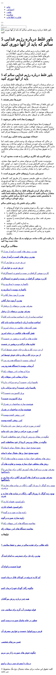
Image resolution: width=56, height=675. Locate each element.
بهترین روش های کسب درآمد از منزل (18, 257)
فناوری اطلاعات (14, 17)
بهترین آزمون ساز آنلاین (11, 300)
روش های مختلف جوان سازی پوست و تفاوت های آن (24, 464)
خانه (8, 7)
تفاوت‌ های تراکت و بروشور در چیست (18, 344)
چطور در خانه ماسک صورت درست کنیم (19, 620)
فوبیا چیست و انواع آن (11, 566)
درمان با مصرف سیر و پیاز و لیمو (16, 663)
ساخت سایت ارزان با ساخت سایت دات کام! (21, 322)
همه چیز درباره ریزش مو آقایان (15, 599)
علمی (9, 12)
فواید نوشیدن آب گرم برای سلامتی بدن (18, 610)
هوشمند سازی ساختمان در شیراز (16, 409)
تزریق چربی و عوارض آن (12, 268)
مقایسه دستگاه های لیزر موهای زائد (17, 529)
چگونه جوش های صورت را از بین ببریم (18, 653)
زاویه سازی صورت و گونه (12, 518)
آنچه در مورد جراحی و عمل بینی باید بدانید (19, 431)
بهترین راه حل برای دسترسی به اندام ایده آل (20, 556)
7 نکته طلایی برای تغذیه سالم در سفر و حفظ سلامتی (24, 545)
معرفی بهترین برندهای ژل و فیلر (15, 311)
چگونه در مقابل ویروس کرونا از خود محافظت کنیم (24, 442)
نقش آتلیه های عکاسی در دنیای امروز (18, 333)
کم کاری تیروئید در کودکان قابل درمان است (21, 577)
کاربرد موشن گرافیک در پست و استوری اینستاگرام (24, 278)
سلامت (10, 15)
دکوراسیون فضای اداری (11, 507)
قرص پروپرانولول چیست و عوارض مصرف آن (21, 631)
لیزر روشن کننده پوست (11, 420)
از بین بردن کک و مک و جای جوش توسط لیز (21, 355)
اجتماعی (10, 9)
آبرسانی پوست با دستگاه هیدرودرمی (17, 366)
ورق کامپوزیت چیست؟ (11, 398)
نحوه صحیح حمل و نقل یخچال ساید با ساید (19, 453)
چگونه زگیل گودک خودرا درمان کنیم (17, 588)
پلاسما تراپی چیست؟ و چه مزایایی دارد (18, 388)
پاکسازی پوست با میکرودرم (13, 289)
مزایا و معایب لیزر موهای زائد (14, 377)
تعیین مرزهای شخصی (11, 642)
